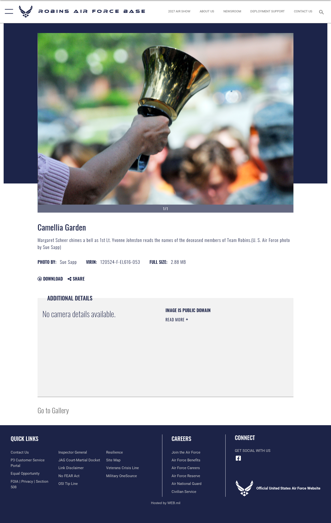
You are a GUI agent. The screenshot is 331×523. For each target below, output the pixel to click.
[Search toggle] (322, 11)
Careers (181, 438)
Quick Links (24, 438)
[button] (8, 11)
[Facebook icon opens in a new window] (238, 458)
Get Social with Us (252, 450)
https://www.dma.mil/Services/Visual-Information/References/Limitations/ (222, 357)
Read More (176, 320)
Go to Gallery (53, 410)
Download (52, 278)
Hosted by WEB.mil (165, 503)
